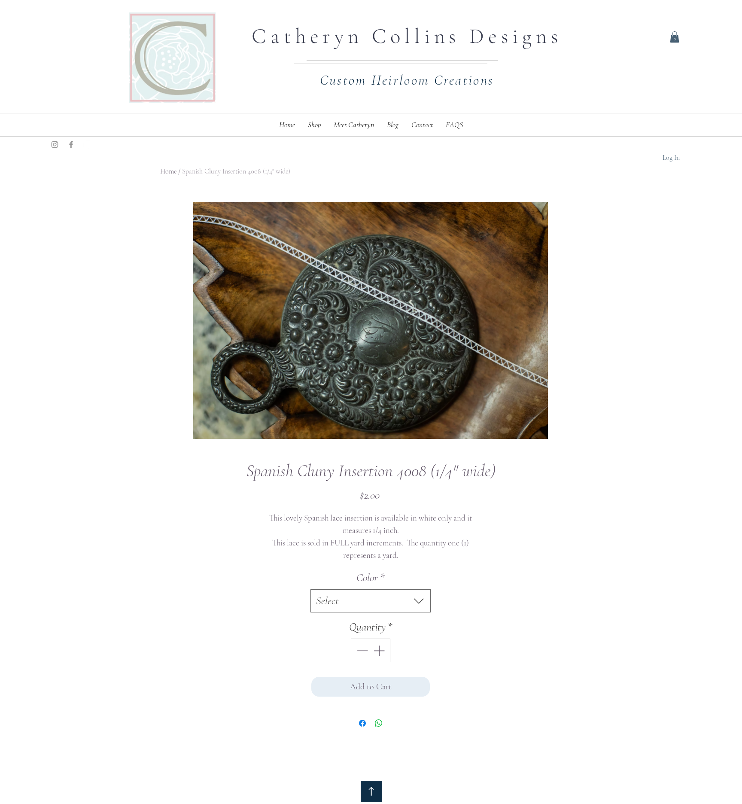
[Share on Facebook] (362, 723)
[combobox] (370, 600)
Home (168, 171)
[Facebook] (71, 144)
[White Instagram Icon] (87, 144)
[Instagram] (54, 144)
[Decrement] (361, 650)
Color (370, 577)
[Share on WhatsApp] (379, 723)
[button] (314, 124)
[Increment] (380, 650)
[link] (674, 37)
